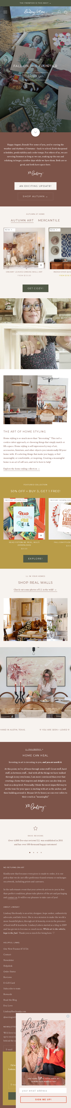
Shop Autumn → (35, 196)
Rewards (7, 994)
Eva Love (8, 1005)
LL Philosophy (33, 749)
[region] (35, 836)
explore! (35, 558)
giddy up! (35, 76)
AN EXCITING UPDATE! (35, 186)
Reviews (7, 977)
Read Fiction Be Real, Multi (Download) (24, 543)
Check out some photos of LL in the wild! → (35, 589)
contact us (12, 897)
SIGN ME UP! (43, 1099)
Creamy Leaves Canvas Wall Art (24, 272)
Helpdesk (7, 965)
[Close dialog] (68, 1016)
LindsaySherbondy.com (14, 1011)
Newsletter (8, 960)
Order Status (9, 971)
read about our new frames (33, 333)
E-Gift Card (9, 982)
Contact (7, 954)
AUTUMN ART (22, 220)
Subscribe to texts (12, 988)
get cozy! (35, 288)
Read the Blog (10, 1000)
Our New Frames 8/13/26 (15, 948)
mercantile (49, 220)
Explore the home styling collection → (21, 468)
